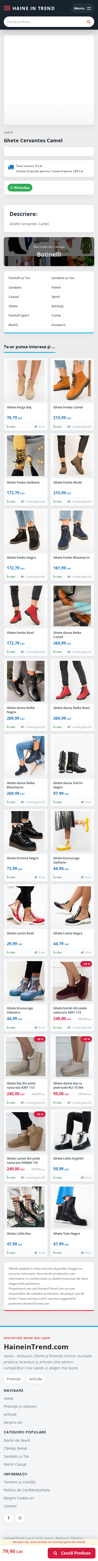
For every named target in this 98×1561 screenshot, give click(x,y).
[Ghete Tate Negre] (72, 1207)
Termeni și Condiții (20, 1482)
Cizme (56, 315)
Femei (56, 287)
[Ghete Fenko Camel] (72, 380)
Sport (56, 296)
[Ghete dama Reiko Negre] (25, 681)
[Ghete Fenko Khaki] (72, 455)
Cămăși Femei (15, 1448)
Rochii (13, 325)
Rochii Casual (15, 1464)
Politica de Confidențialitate (27, 1490)
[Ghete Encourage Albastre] (25, 981)
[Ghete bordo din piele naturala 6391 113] (72, 981)
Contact (10, 1506)
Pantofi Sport (19, 315)
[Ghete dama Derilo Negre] (72, 756)
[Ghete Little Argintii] (72, 1131)
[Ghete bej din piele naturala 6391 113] (25, 1056)
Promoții (14, 1379)
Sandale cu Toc (63, 278)
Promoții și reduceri (20, 1406)
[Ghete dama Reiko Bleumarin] (25, 756)
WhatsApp (22, 187)
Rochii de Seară (17, 1440)
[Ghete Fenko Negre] (25, 531)
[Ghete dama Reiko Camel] (72, 606)
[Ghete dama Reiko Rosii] (72, 681)
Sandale (15, 287)
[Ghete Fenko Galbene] (25, 455)
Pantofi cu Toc (19, 278)
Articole (35, 1379)
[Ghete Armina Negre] (25, 831)
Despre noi (13, 1422)
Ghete (13, 306)
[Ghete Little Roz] (25, 1207)
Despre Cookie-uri (19, 1498)
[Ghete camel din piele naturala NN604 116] (25, 1131)
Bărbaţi (58, 306)
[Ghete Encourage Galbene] (72, 831)
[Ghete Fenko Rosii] (25, 606)
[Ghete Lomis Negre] (72, 906)
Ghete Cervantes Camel (33, 140)
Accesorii (59, 325)
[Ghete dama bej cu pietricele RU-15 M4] (72, 1056)
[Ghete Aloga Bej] (25, 380)
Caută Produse (74, 1553)
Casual (14, 296)
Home (9, 1398)
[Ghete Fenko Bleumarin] (72, 531)
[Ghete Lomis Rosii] (25, 906)
